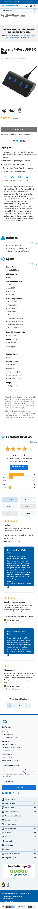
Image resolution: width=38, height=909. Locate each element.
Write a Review (18, 466)
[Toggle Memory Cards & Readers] (35, 816)
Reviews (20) (16, 118)
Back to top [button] (33, 442)
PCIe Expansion (10, 837)
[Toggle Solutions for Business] (35, 854)
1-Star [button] (4, 487)
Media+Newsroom (7, 754)
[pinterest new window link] (19, 793)
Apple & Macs (9, 807)
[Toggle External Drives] (35, 803)
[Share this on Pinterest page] (25, 141)
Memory (8, 832)
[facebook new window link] (3, 793)
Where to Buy (6, 741)
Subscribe (19, 787)
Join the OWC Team (8, 751)
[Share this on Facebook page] (21, 141)
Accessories (9, 841)
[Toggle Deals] (35, 849)
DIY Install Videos (7, 734)
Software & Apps (10, 824)
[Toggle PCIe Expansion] (35, 837)
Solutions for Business (12, 853)
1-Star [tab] (27, 513)
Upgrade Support (10, 858)
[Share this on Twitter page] (18, 141)
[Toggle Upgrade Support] (35, 858)
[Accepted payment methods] (19, 907)
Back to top (33, 243)
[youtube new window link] (10, 793)
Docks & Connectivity (12, 812)
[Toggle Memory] (35, 833)
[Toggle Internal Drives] (35, 799)
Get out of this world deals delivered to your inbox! (19, 2)
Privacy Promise (7, 757)
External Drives (10, 803)
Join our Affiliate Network (10, 738)
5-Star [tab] (27, 500)
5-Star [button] (4, 474)
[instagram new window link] (6, 793)
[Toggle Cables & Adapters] (35, 829)
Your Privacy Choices (8, 902)
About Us (5, 731)
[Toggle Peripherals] (35, 845)
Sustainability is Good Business (12, 747)
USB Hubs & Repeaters (28, 35)
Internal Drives (10, 799)
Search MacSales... (8, 10)
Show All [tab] (10, 500)
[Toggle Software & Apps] (35, 824)
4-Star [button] (4, 478)
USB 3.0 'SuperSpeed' (14, 38)
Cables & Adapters (11, 828)
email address (9, 781)
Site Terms (18, 896)
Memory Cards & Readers (13, 816)
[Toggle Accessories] (35, 841)
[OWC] (5, 723)
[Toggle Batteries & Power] (35, 820)
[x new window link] (14, 793)
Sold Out (19, 130)
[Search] (35, 11)
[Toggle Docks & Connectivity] (35, 812)
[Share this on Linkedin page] (14, 141)
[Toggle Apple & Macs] (35, 808)
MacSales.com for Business (11, 760)
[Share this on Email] (28, 141)
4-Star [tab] (9, 507)
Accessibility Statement (9, 744)
